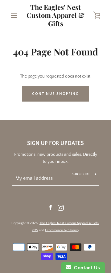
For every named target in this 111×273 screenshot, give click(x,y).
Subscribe (81, 174)
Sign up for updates (55, 143)
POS (35, 230)
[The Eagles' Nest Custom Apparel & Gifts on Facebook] (50, 207)
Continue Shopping (55, 94)
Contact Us (85, 267)
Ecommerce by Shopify (62, 230)
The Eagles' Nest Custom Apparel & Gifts (55, 15)
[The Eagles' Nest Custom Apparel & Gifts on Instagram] (61, 207)
